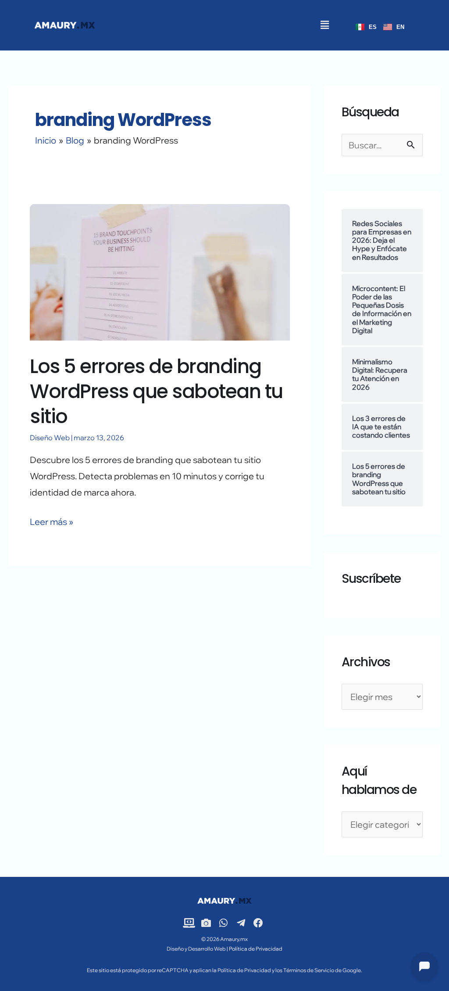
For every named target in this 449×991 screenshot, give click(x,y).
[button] (324, 25)
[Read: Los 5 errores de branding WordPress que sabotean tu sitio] (160, 271)
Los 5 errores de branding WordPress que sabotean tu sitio (156, 391)
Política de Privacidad (255, 948)
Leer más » (51, 520)
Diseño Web (50, 437)
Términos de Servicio (308, 970)
